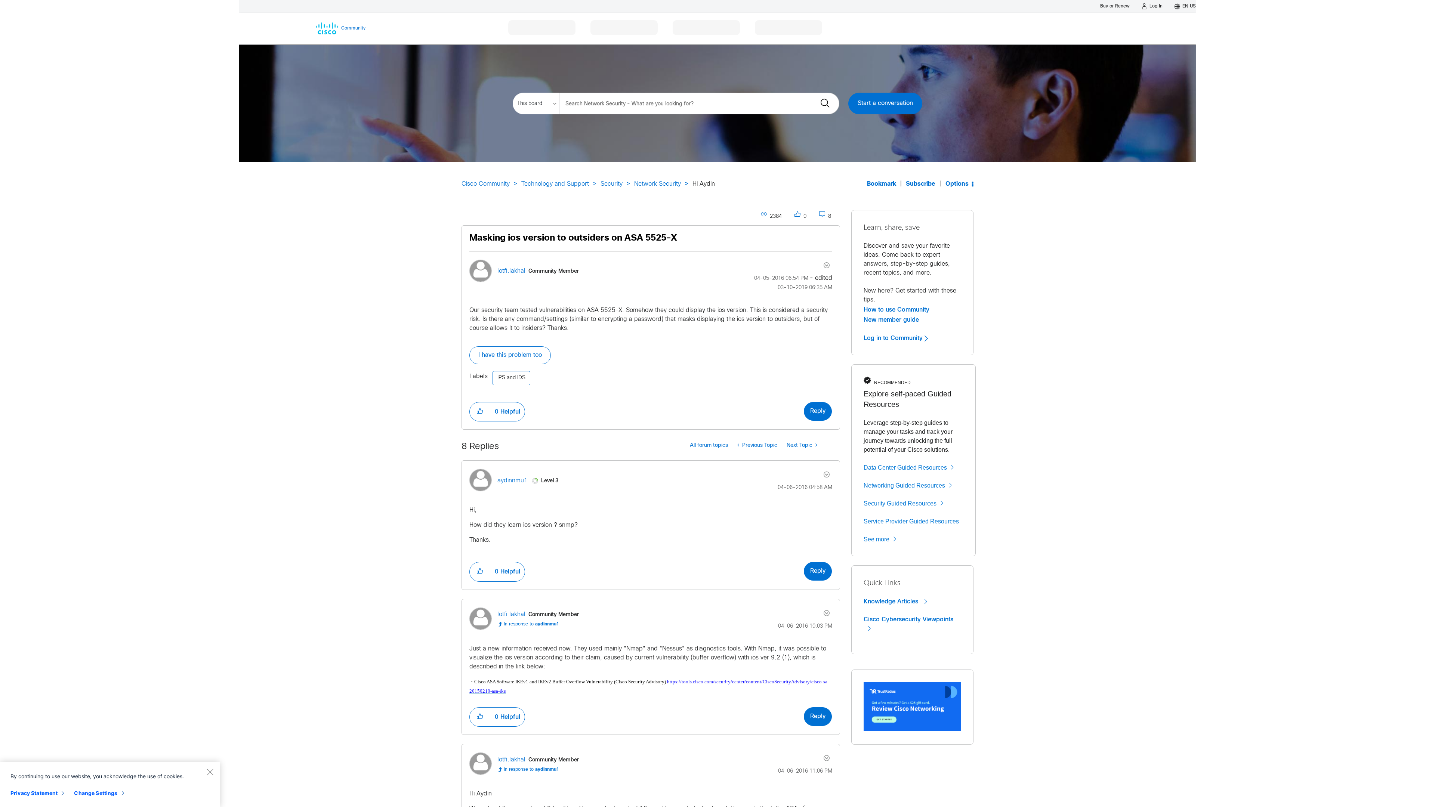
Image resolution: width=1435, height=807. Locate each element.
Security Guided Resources (900, 503)
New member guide (891, 320)
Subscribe (920, 184)
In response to (531, 624)
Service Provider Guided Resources (911, 521)
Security (612, 184)
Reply (817, 411)
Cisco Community (486, 184)
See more (876, 539)
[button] (479, 411)
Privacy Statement (34, 793)
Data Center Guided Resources (905, 467)
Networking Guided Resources (904, 485)
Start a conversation (885, 103)
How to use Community (896, 310)
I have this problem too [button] (510, 355)
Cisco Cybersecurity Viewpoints (908, 619)
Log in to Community (894, 338)
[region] (110, 784)
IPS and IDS (511, 377)
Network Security (657, 184)
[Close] (210, 772)
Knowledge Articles (892, 601)
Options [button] (957, 184)
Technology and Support (555, 184)
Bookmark (881, 184)
